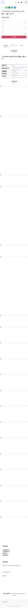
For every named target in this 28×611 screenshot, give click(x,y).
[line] (6, 7)
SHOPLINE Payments (16, 605)
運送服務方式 (6, 550)
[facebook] (9, 7)
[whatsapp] (12, 7)
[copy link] (15, 7)
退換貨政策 (5, 555)
